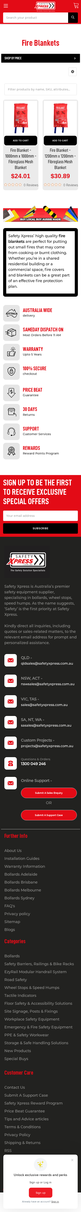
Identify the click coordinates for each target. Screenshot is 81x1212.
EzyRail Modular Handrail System (35, 972)
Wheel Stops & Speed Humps (31, 987)
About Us (13, 850)
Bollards (12, 956)
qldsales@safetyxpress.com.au (47, 663)
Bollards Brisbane (21, 882)
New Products (17, 1051)
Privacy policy (17, 914)
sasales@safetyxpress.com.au (46, 725)
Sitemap (12, 921)
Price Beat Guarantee (24, 1111)
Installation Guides (21, 858)
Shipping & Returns (22, 1142)
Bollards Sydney (19, 898)
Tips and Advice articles (26, 1119)
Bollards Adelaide (20, 874)
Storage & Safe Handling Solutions (36, 1043)
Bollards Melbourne (22, 890)
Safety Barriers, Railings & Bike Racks (39, 964)
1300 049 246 (33, 764)
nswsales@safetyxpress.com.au (48, 684)
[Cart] (76, 5)
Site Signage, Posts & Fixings (31, 1011)
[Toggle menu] (5, 5)
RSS (8, 1150)
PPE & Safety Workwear (26, 1035)
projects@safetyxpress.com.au (47, 746)
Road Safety (15, 979)
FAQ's (9, 906)
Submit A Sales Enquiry (49, 792)
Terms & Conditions (22, 1127)
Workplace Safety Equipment (31, 1019)
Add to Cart (21, 140)
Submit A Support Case (49, 815)
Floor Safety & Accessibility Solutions (38, 1003)
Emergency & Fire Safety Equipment (38, 1027)
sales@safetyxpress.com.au (44, 705)
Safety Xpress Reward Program (33, 1103)
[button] (73, 71)
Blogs (9, 929)
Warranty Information (24, 866)
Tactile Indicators (20, 995)
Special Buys (16, 1058)
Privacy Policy (17, 1135)
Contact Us (14, 1087)
